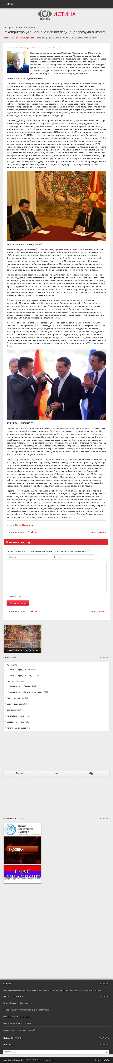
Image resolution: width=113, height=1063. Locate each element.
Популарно (21, 773)
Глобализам (12, 681)
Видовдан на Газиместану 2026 (17, 1023)
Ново (56, 773)
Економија (11, 709)
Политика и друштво (24, 37)
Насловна (8, 37)
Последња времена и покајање (17, 1016)
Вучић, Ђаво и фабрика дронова (18, 1003)
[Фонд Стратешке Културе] (22, 824)
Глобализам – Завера (19, 685)
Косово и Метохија (15, 721)
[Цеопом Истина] (57, 10)
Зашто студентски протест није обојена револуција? (26, 1009)
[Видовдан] (22, 837)
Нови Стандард (24, 525)
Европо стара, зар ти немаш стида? (19, 1029)
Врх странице (98, 532)
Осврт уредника (14, 703)
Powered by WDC (102, 1060)
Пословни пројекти (15, 697)
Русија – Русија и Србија (21, 675)
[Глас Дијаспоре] (22, 866)
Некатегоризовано (15, 715)
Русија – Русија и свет (20, 669)
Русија (9, 664)
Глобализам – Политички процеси (25, 691)
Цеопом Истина (20, 1060)
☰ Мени (8, 4)
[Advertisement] (21, 752)
